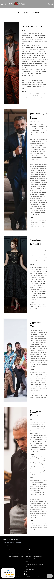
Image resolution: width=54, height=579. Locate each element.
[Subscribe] (26, 545)
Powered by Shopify (35, 576)
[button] (2, 4)
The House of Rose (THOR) (24, 576)
